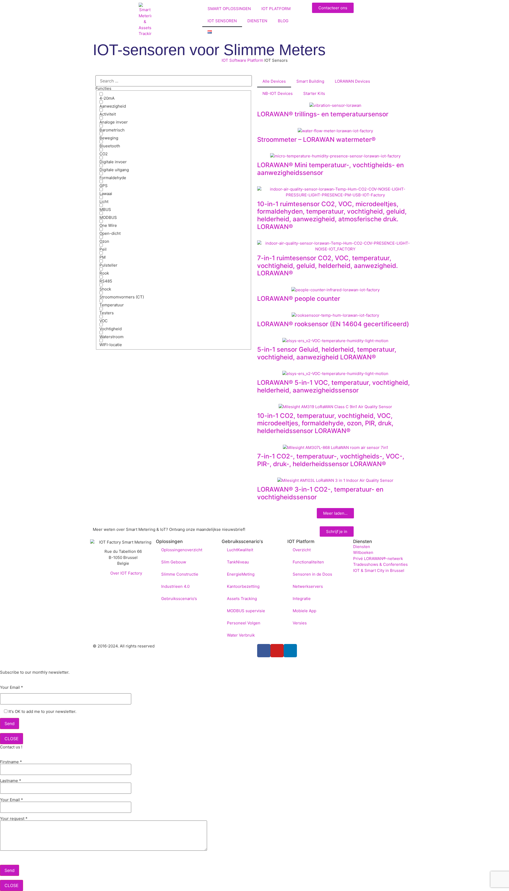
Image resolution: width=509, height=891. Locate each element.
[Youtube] (277, 650)
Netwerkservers (308, 586)
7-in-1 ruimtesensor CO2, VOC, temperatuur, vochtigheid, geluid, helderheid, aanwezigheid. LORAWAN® (327, 265)
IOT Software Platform (242, 60)
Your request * (14, 819)
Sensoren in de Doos (312, 574)
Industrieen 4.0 (175, 586)
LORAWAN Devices (352, 81)
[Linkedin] (290, 650)
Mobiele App (304, 610)
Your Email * (11, 687)
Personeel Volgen (243, 622)
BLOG (283, 20)
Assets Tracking (242, 598)
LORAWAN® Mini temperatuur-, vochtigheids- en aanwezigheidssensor (330, 169)
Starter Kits (314, 93)
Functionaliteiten (308, 561)
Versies (300, 622)
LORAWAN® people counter (298, 298)
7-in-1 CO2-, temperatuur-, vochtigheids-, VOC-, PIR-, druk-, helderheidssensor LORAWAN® (330, 460)
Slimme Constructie (179, 574)
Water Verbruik (241, 635)
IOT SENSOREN (222, 20)
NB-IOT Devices (277, 93)
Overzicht (302, 549)
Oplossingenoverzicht (181, 549)
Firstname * (11, 762)
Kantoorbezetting (243, 586)
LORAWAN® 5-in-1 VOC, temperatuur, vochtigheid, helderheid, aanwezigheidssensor (333, 386)
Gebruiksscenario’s (179, 598)
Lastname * (10, 781)
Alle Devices (274, 81)
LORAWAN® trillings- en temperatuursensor (322, 114)
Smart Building (310, 81)
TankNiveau (238, 561)
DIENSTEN (257, 20)
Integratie (302, 598)
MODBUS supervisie (246, 610)
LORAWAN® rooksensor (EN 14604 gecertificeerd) (333, 324)
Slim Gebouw (173, 561)
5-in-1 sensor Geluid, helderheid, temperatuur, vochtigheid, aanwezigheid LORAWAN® (326, 353)
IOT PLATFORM (276, 8)
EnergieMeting (240, 574)
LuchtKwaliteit (240, 549)
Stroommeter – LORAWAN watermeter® (316, 139)
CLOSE (12, 738)
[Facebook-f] (263, 650)
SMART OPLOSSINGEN (229, 8)
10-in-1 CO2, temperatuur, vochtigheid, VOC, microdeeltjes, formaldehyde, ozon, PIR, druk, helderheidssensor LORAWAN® (325, 423)
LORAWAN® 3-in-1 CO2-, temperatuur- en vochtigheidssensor (320, 493)
